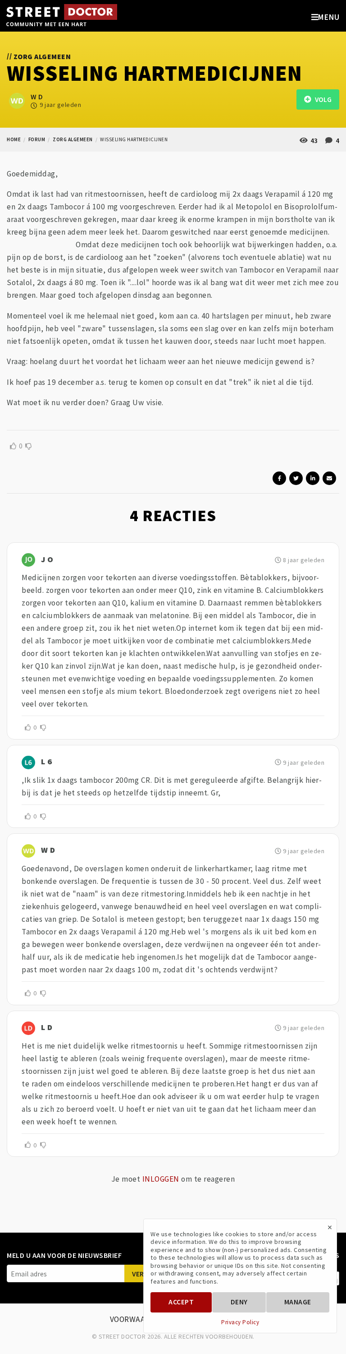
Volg (321, 99)
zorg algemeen (73, 139)
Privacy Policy (240, 1322)
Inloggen (160, 1179)
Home (14, 139)
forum (37, 139)
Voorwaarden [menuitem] (137, 1319)
